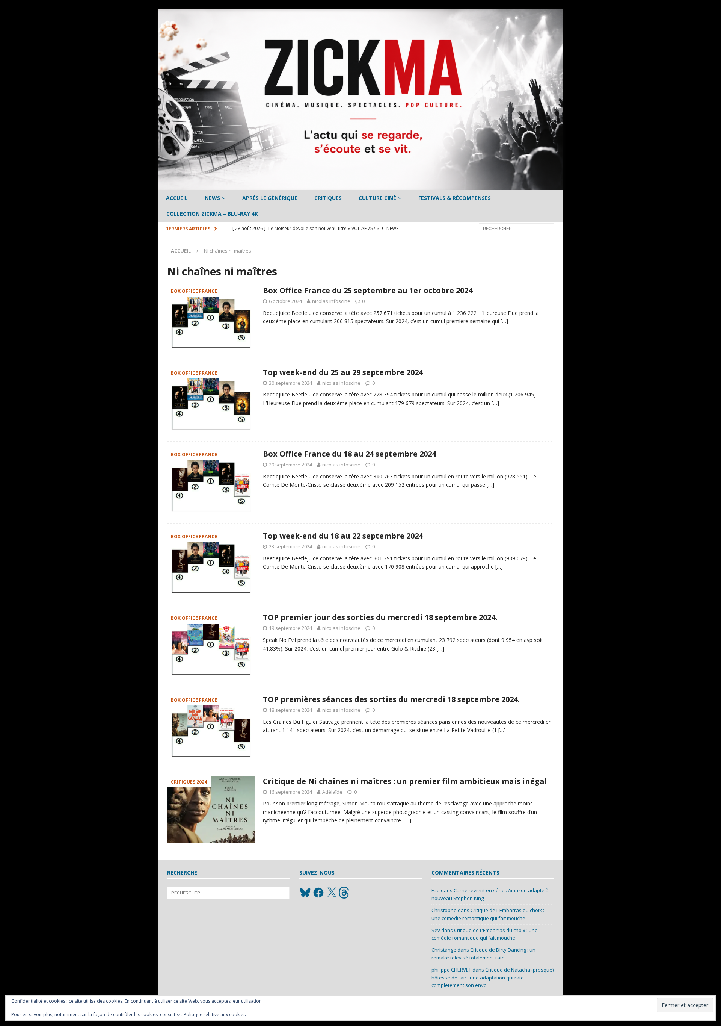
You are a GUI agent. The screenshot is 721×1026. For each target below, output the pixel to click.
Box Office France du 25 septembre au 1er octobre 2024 (367, 290)
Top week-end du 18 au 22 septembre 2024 (343, 536)
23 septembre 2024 (290, 546)
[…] (504, 321)
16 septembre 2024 (290, 791)
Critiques (328, 197)
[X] (332, 893)
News (212, 197)
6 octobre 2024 (285, 301)
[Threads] (345, 893)
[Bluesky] (305, 893)
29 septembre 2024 (290, 464)
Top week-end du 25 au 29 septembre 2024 (343, 372)
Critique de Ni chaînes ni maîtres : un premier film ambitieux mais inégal (405, 781)
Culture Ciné (377, 197)
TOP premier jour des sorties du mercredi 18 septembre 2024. (380, 617)
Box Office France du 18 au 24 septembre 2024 (349, 454)
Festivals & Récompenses (454, 197)
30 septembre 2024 (290, 383)
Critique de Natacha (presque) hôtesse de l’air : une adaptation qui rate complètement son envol (492, 977)
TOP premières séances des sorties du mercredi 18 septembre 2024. (391, 699)
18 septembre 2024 (290, 710)
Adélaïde (332, 791)
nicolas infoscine (331, 301)
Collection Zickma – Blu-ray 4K (212, 213)
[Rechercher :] (516, 228)
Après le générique (269, 197)
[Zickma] (360, 185)
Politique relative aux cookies (215, 1014)
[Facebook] (318, 893)
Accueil (177, 197)
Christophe (444, 910)
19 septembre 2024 (290, 628)
